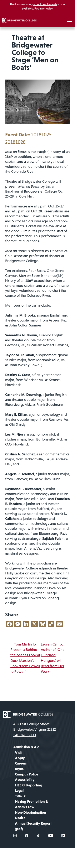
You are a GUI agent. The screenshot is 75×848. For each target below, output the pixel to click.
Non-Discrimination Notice (30, 815)
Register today (43, 8)
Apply (20, 758)
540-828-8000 (24, 735)
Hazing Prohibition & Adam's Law (31, 804)
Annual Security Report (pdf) (33, 826)
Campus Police (26, 774)
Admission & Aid (26, 747)
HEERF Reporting (28, 785)
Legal (19, 790)
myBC (19, 769)
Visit (18, 752)
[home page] (28, 714)
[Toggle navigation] (69, 20)
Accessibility (24, 780)
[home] (19, 20)
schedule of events (45, 4)
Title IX (20, 796)
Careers (21, 763)
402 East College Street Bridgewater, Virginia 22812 (34, 726)
